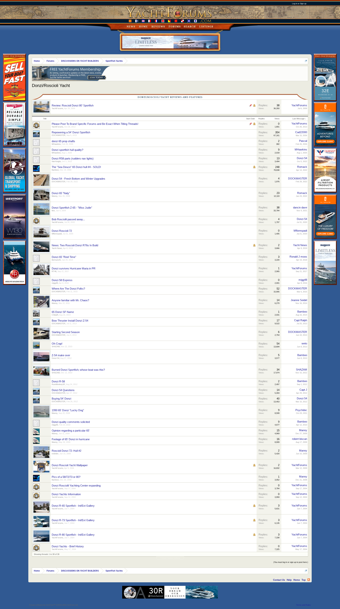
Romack (302, 166)
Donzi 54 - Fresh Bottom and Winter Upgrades (78, 178)
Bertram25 (56, 260)
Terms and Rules (303, 605)
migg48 (55, 283)
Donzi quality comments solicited (71, 422)
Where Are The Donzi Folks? (68, 288)
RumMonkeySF (58, 384)
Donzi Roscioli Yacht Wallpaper (70, 465)
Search (190, 26)
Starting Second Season (66, 332)
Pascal (303, 140)
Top (304, 580)
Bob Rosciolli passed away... (68, 219)
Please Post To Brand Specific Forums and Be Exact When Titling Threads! (95, 124)
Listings (206, 26)
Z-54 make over (61, 355)
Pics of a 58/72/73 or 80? (66, 477)
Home (143, 26)
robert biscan (299, 439)
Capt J (303, 389)
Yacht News (57, 248)
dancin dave (300, 207)
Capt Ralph (300, 320)
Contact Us (279, 580)
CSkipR (55, 315)
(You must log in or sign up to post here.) (290, 562)
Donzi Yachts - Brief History (68, 546)
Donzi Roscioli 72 (62, 230)
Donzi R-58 (58, 381)
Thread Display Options (170, 558)
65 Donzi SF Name (63, 312)
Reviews (158, 26)
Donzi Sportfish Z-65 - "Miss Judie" (72, 207)
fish (53, 210)
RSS (308, 579)
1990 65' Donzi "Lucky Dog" (68, 410)
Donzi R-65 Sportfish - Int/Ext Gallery (73, 505)
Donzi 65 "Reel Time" (64, 257)
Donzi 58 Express (62, 280)
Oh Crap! (57, 343)
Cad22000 (301, 132)
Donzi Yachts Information (66, 494)
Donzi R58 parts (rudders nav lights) (73, 158)
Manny (55, 196)
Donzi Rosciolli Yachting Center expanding (76, 485)
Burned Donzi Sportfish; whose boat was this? (78, 369)
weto (304, 343)
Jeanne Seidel (299, 300)
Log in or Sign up (299, 3)
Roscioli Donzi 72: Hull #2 (66, 450)
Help (289, 580)
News (131, 26)
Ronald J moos (298, 256)
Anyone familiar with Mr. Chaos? (70, 300)
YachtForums (57, 108)
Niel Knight (56, 161)
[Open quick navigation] (306, 61)
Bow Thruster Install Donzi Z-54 (70, 320)
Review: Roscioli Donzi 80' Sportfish (73, 105)
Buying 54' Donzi (61, 398)
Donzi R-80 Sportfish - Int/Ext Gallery (73, 534)
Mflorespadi (57, 234)
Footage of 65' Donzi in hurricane (71, 439)
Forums (175, 26)
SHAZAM (56, 346)
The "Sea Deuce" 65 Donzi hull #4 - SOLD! (76, 167)
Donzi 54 (302, 158)
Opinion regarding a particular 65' (71, 430)
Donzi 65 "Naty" (61, 193)
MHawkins (56, 144)
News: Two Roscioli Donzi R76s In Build (75, 245)
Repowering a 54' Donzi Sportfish (71, 132)
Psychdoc (301, 410)
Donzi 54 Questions (63, 390)
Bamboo (55, 170)
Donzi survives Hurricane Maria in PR (73, 268)
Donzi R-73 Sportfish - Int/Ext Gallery (73, 520)
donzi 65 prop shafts (63, 141)
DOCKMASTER (58, 135)
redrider (55, 454)
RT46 (54, 271)
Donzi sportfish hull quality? (67, 149)
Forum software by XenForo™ (53, 605)
